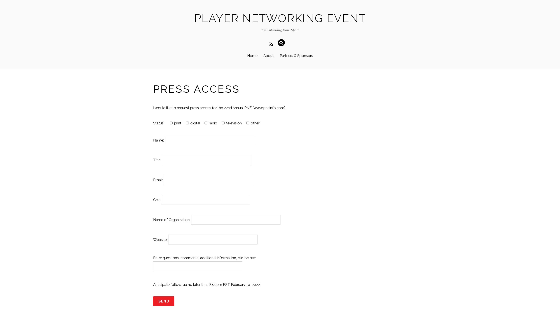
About (268, 55)
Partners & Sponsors (296, 55)
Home (252, 55)
